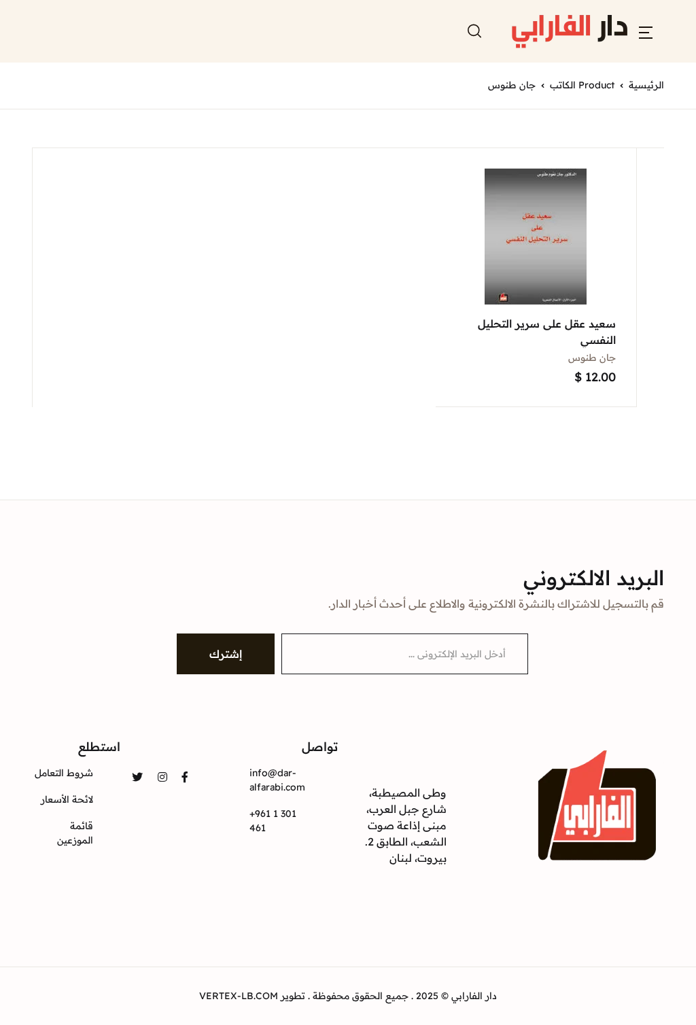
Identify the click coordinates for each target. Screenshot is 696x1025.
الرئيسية (646, 85)
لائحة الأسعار (67, 799)
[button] (645, 31)
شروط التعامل (64, 773)
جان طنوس (592, 357)
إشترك (225, 654)
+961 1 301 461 (272, 820)
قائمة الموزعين (75, 833)
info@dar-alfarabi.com (277, 780)
